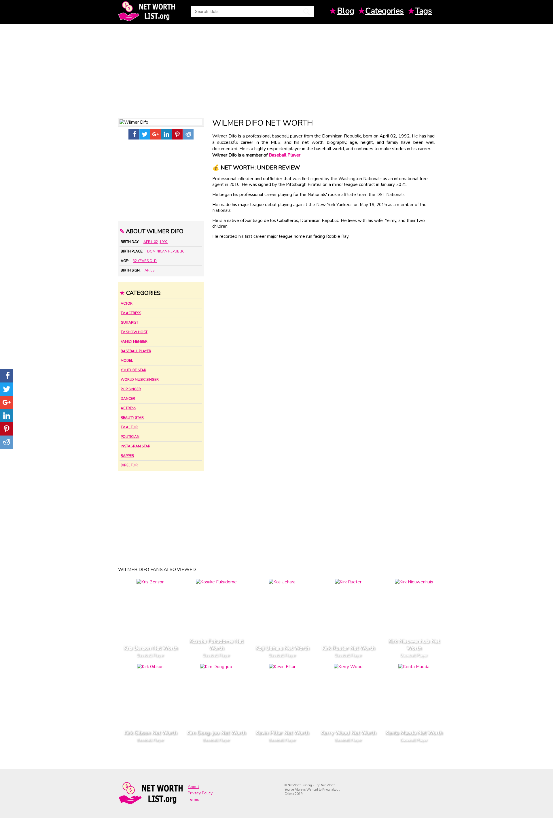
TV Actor (129, 427)
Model (127, 360)
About (193, 786)
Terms (193, 799)
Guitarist (129, 322)
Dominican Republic (165, 251)
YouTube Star (133, 370)
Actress (128, 408)
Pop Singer (131, 389)
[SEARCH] (306, 11)
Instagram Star (135, 446)
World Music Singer (140, 379)
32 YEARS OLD (145, 261)
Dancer (128, 398)
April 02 (150, 242)
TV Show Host (134, 332)
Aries (149, 270)
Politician (130, 436)
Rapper (127, 455)
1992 (164, 242)
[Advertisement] (276, 69)
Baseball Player (136, 351)
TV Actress (131, 313)
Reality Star (132, 417)
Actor (126, 303)
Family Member (134, 341)
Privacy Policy (200, 793)
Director (129, 465)
